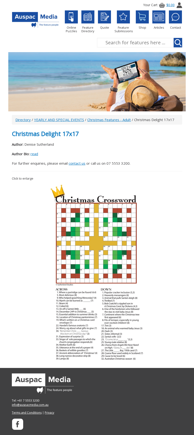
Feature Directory (87, 29)
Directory (23, 119)
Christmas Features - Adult (109, 119)
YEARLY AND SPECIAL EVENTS (59, 119)
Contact (175, 27)
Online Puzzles (71, 29)
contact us (77, 163)
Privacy (49, 413)
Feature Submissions (123, 29)
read (34, 153)
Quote (104, 27)
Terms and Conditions (27, 413)
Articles (159, 27)
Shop (142, 27)
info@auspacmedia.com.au (30, 405)
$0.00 (170, 5)
